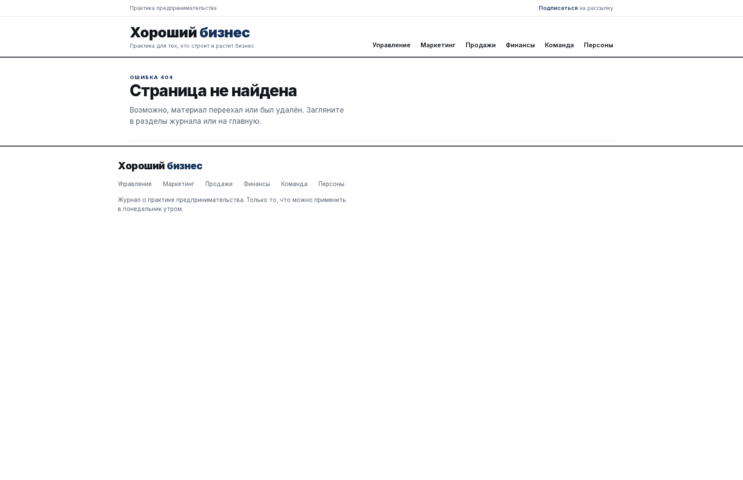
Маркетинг (438, 45)
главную (244, 121)
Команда (559, 45)
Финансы (520, 45)
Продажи (481, 45)
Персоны (598, 45)
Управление (391, 45)
